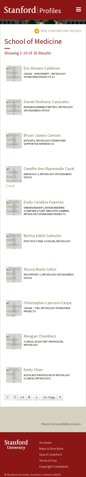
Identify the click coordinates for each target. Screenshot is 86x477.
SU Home (45, 442)
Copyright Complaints (54, 466)
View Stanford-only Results (61, 31)
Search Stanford (50, 454)
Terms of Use (48, 460)
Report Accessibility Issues (61, 424)
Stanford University (21, 444)
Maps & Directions (51, 448)
